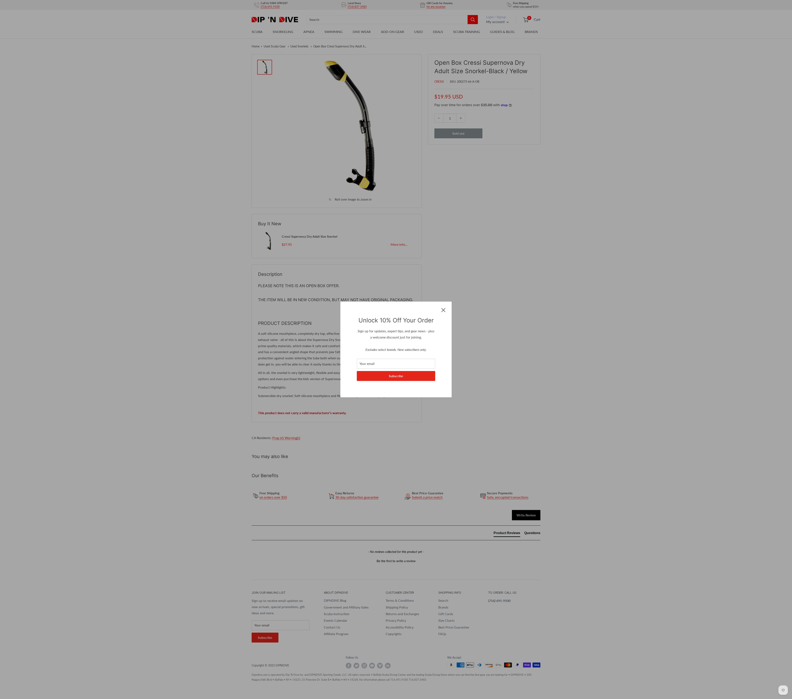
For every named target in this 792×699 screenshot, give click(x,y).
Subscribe (396, 376)
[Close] (443, 310)
